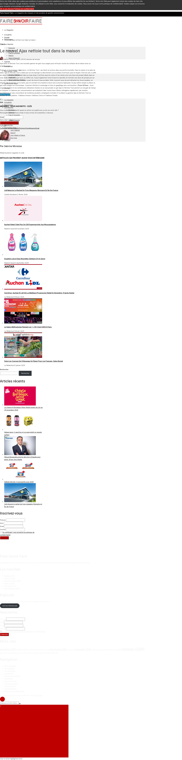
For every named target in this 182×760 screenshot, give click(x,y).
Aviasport (11, 133)
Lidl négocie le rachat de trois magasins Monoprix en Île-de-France (31, 190)
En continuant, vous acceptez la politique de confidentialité (24, 632)
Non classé (10, 586)
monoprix (3, 653)
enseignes (83, 649)
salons (35, 653)
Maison (10, 56)
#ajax (11, 120)
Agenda (7, 62)
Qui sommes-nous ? (11, 684)
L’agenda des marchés (12, 676)
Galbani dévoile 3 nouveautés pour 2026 (19, 482)
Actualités (8, 35)
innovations (96, 649)
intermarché (105, 649)
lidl (119, 649)
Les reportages (9, 671)
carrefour (39, 650)
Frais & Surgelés (14, 115)
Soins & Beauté (14, 120)
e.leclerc (71, 649)
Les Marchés (8, 44)
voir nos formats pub (9, 606)
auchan (31, 649)
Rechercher (4, 369)
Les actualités (9, 668)
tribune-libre (52, 653)
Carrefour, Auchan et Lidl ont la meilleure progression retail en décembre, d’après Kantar (39, 293)
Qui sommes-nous (10, 138)
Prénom (3, 520)
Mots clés (3, 120)
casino (46, 649)
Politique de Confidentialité (24, 9)
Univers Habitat (14, 130)
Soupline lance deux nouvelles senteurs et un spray (24, 259)
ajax (1, 102)
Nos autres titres (10, 681)
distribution (58, 649)
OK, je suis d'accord (7, 9)
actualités (8, 649)
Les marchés (8, 674)
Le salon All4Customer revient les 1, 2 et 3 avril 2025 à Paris (28, 327)
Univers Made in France (16, 135)
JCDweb (39, 695)
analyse (22, 649)
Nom (1, 523)
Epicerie (9, 578)
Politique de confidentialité (14, 691)
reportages (21, 653)
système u (42, 653)
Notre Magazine (10, 666)
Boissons (11, 48)
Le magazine (8, 30)
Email (2, 117)
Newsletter (8, 125)
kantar (113, 649)
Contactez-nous (10, 686)
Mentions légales (10, 689)
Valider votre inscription (9, 123)
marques (133, 649)
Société (3, 530)
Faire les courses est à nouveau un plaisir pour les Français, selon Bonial (33, 361)
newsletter (12, 653)
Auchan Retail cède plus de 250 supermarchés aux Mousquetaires (30, 225)
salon (28, 653)
